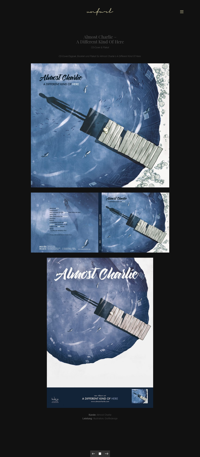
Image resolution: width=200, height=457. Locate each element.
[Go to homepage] (100, 11)
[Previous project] (93, 453)
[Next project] (106, 453)
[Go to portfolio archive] (100, 453)
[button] (181, 12)
